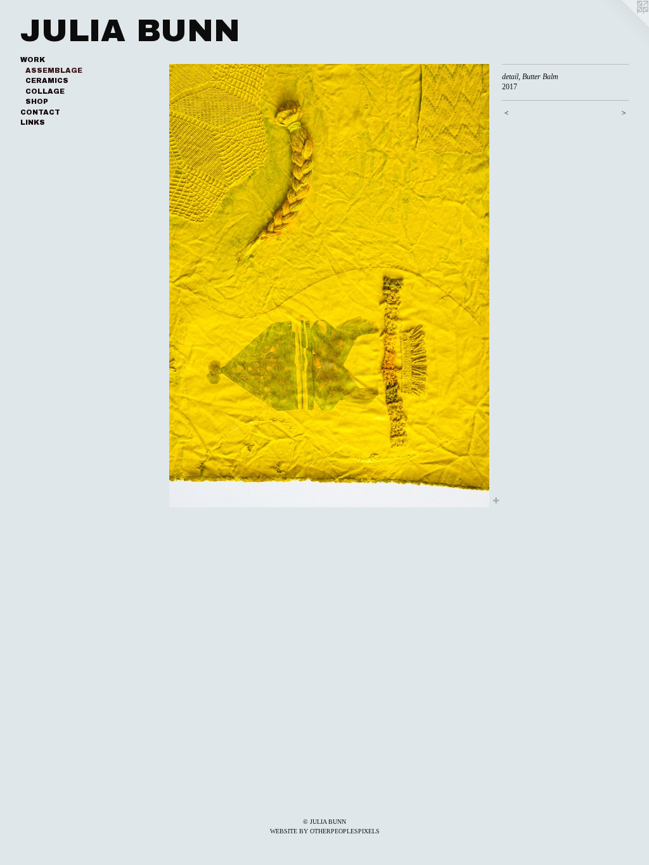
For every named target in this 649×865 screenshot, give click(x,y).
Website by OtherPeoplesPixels (325, 831)
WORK (32, 59)
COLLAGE (45, 91)
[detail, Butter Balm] (329, 285)
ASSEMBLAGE (53, 70)
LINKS (32, 122)
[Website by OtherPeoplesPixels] (623, 25)
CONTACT (40, 112)
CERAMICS (46, 80)
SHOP (36, 101)
